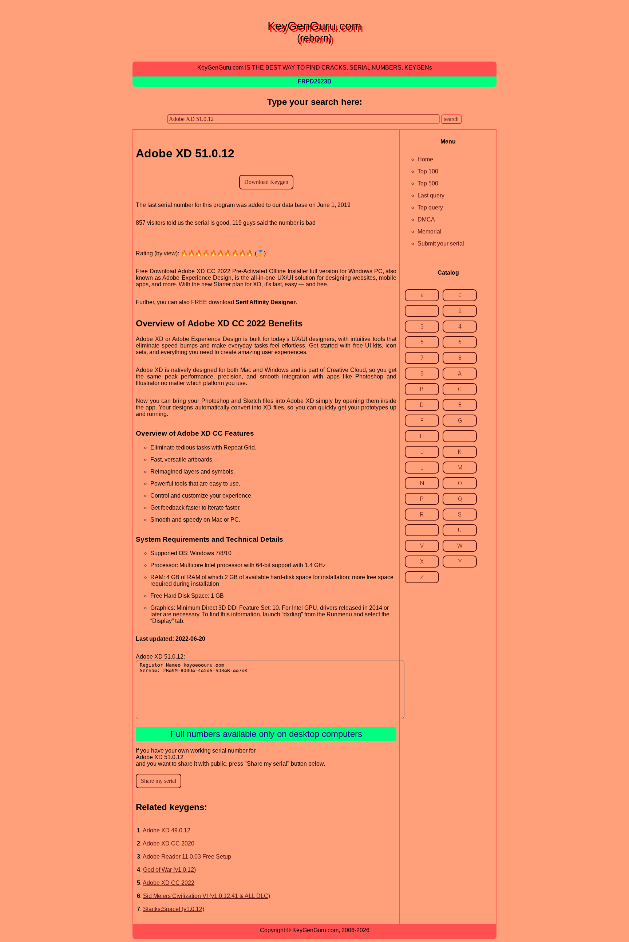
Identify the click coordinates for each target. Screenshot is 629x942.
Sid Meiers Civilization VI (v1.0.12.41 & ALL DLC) (206, 896)
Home (425, 159)
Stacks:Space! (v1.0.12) (173, 909)
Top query (430, 207)
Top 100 (428, 171)
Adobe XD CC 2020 (168, 843)
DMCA (426, 219)
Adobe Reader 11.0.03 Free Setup (187, 856)
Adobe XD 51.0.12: (160, 656)
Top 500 (428, 183)
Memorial (430, 231)
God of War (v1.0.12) (169, 870)
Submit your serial (441, 243)
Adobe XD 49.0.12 (166, 830)
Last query (431, 195)
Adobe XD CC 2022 (168, 883)
